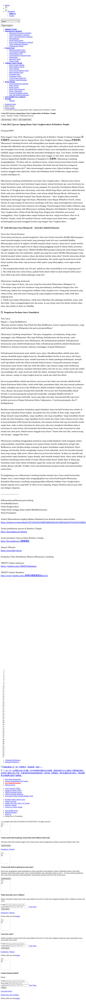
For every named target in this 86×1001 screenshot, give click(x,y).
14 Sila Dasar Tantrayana (17, 78)
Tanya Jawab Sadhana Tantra (19, 70)
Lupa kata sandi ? (6, 991)
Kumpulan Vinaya (15, 76)
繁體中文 (12, 14)
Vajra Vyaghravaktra (25, 119)
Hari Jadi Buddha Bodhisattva (19, 95)
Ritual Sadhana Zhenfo (17, 67)
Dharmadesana (14, 38)
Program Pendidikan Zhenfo (18, 93)
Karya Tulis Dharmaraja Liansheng (21, 37)
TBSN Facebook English (13, 792)
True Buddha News (11, 810)
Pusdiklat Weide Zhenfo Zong (15, 799)
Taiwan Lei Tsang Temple (13, 807)
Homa (15, 119)
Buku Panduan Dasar (16, 72)
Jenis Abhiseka (14, 69)
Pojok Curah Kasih (15, 91)
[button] (13, 31)
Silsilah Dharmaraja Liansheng (19, 35)
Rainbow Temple (10, 805)
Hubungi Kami (10, 785)
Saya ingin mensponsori (13, 779)
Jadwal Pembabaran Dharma (18, 84)
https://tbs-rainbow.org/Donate (14, 531)
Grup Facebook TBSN (12, 788)
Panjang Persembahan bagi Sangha (16, 781)
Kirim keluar (5, 909)
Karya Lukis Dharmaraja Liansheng (21, 42)
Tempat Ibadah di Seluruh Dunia (20, 55)
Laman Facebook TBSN (13, 790)
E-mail (3, 904)
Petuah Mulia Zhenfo (16, 40)
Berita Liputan (14, 87)
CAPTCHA (5, 907)
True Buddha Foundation (17, 52)
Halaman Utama (10, 104)
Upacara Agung (6, 119)
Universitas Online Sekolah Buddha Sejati (19, 796)
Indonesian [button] (11, 11)
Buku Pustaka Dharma (16, 65)
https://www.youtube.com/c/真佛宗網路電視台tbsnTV (24, 575)
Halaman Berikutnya (12, 762)
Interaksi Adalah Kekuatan (18, 80)
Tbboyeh (8, 814)
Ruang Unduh (14, 61)
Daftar (18, 916)
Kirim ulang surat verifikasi (10, 995)
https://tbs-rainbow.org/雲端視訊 (15, 541)
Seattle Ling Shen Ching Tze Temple (17, 803)
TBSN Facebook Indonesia (14, 794)
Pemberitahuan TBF (16, 54)
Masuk (7, 5)
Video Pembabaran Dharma (18, 44)
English (11, 16)
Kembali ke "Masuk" (8, 849)
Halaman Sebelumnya (12, 760)
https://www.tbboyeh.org (11, 550)
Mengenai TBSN (15, 59)
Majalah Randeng (11, 812)
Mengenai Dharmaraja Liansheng (20, 33)
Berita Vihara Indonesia (17, 89)
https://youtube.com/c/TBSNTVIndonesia (18, 566)
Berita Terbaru (14, 85)
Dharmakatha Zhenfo (16, 46)
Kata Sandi (4, 983)
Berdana (12, 100)
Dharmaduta (13, 57)
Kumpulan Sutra (14, 74)
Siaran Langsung (10, 801)
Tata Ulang (32, 907)
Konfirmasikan (6, 845)
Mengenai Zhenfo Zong (17, 50)
